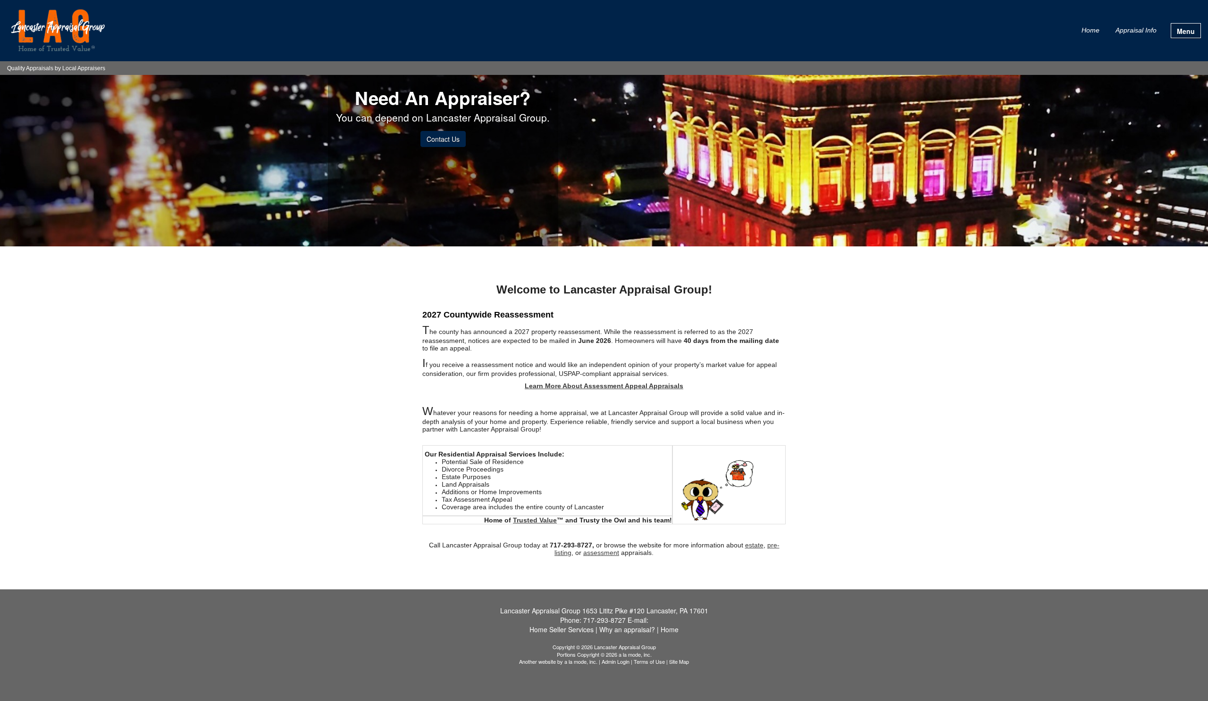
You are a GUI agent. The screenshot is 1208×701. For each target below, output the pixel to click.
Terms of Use (649, 661)
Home (1090, 30)
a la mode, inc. (580, 661)
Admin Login (615, 661)
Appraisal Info (1136, 30)
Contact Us (443, 139)
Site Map (679, 661)
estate (754, 545)
